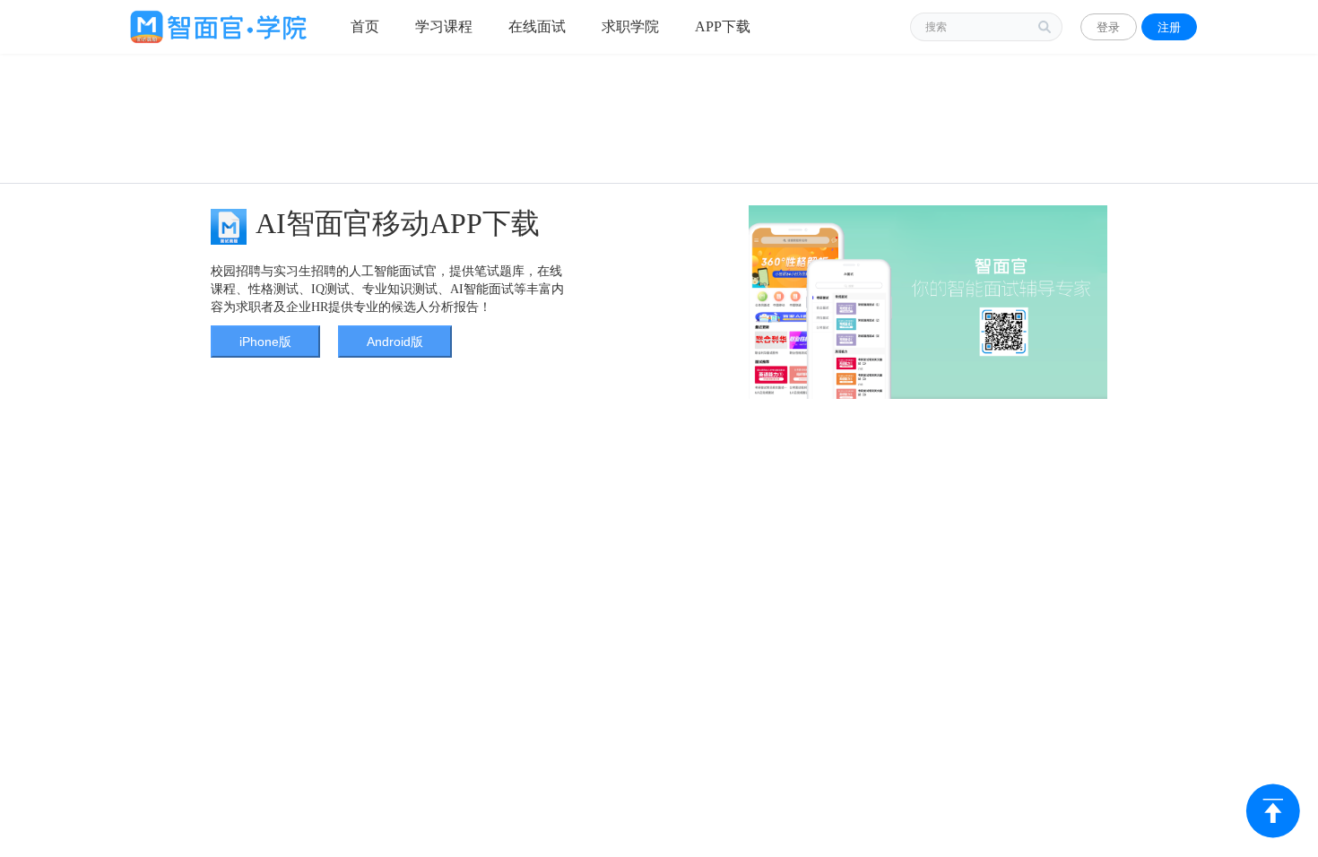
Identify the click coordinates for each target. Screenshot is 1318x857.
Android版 (395, 341)
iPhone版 (265, 341)
